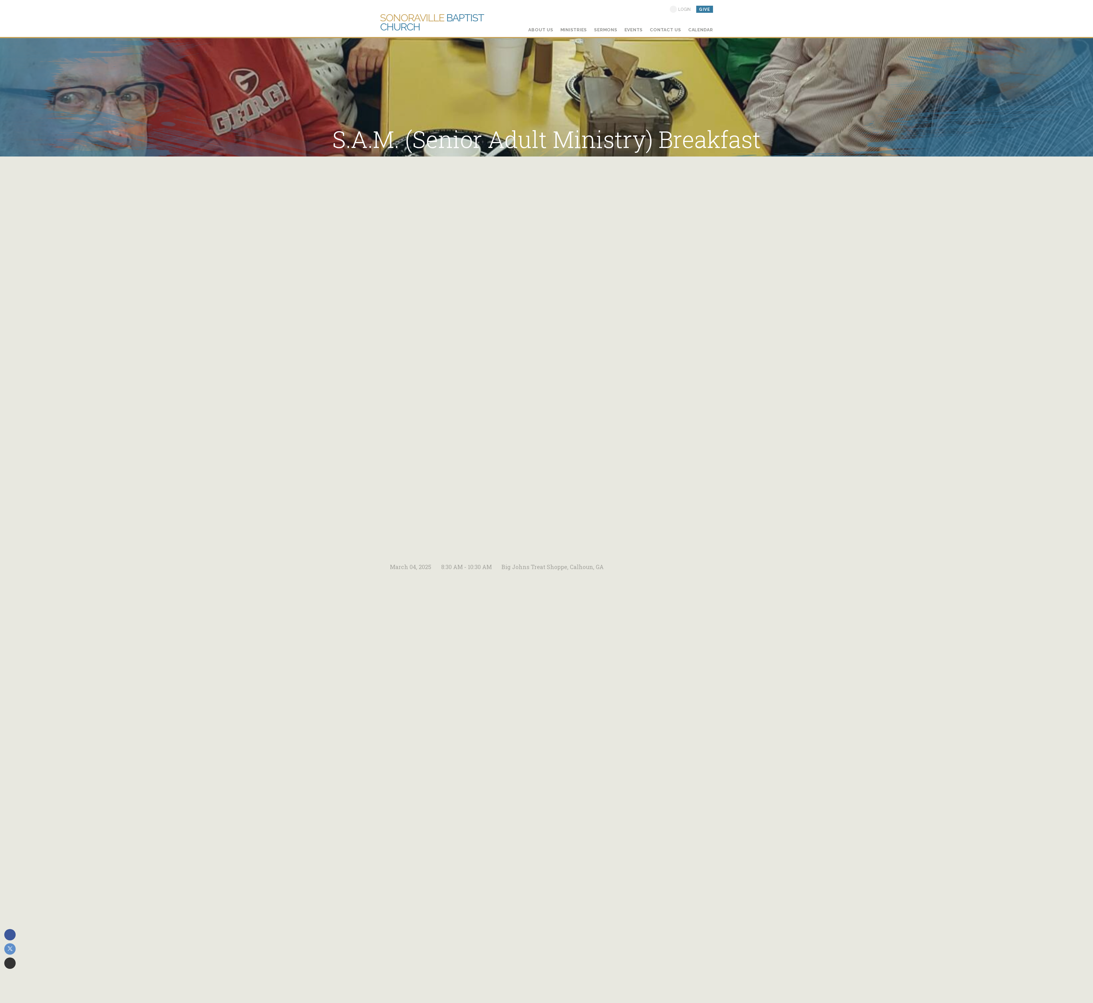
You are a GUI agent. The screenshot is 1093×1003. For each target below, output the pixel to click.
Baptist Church (432, 22)
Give (704, 9)
